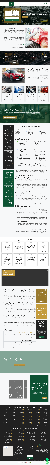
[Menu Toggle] (14, 3)
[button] (8, 389)
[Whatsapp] (47, 462)
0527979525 (42, 315)
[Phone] (47, 459)
